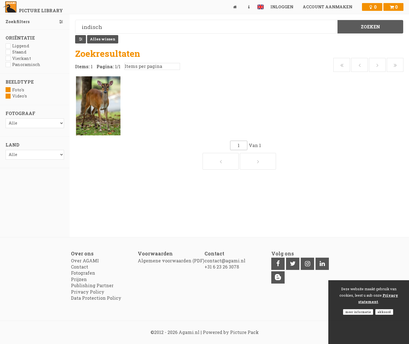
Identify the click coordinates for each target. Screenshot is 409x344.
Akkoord (384, 312)
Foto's (18, 89)
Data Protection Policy (96, 298)
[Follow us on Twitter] (292, 264)
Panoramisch (26, 64)
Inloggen (281, 6)
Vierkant (21, 58)
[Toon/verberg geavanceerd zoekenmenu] (80, 39)
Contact (79, 267)
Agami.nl (189, 332)
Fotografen (83, 273)
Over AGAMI (85, 261)
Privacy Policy (87, 292)
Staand (19, 52)
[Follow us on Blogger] (278, 277)
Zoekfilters (18, 21)
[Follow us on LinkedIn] (322, 264)
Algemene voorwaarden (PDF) (171, 261)
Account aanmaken (327, 6)
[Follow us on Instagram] (307, 264)
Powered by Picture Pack (231, 332)
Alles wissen (102, 39)
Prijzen (79, 279)
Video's (19, 96)
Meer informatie (358, 312)
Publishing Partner (92, 285)
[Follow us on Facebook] (278, 264)
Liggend (20, 45)
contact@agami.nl (224, 261)
